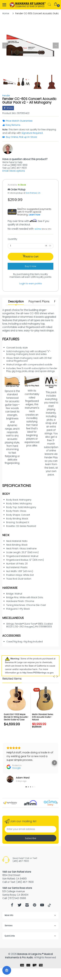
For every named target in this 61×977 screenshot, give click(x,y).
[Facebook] (12, 906)
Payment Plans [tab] (38, 301)
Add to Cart (31, 256)
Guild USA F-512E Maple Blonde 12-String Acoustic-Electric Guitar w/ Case (16, 717)
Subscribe (30, 838)
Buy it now (30, 266)
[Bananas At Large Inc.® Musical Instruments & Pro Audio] (27, 4)
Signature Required (32, 133)
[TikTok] (49, 906)
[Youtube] (42, 906)
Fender (6, 95)
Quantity (12, 239)
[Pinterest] (34, 906)
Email (5, 170)
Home (5, 13)
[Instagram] (27, 906)
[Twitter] (19, 906)
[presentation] (54, 676)
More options (17, 170)
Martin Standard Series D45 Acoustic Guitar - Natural (42, 717)
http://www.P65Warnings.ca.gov (37, 672)
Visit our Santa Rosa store (17, 888)
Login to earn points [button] (30, 283)
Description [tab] (16, 301)
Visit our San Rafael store (16, 871)
